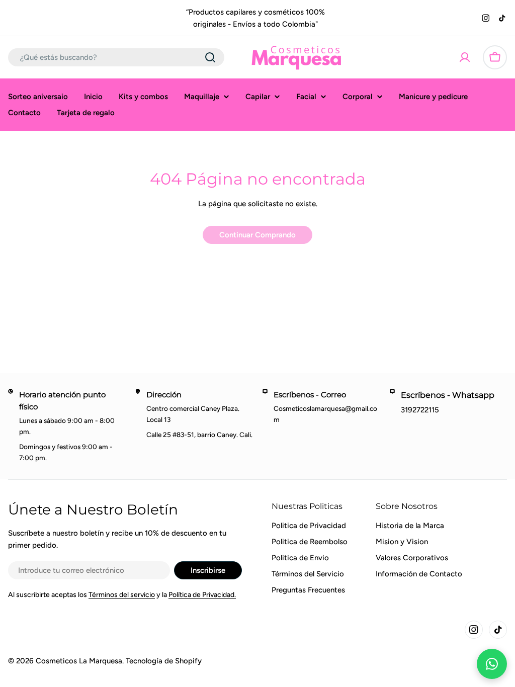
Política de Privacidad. (202, 594)
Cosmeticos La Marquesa (79, 660)
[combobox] (116, 57)
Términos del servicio (122, 594)
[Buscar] (210, 57)
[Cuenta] (465, 57)
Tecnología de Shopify (164, 660)
